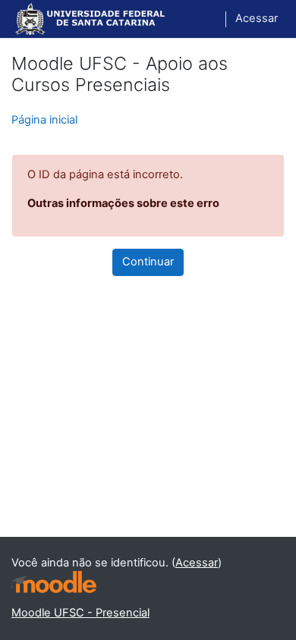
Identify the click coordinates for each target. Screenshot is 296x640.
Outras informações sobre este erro (123, 203)
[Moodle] (53, 582)
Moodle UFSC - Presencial (80, 613)
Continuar (148, 261)
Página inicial (44, 120)
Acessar (256, 18)
